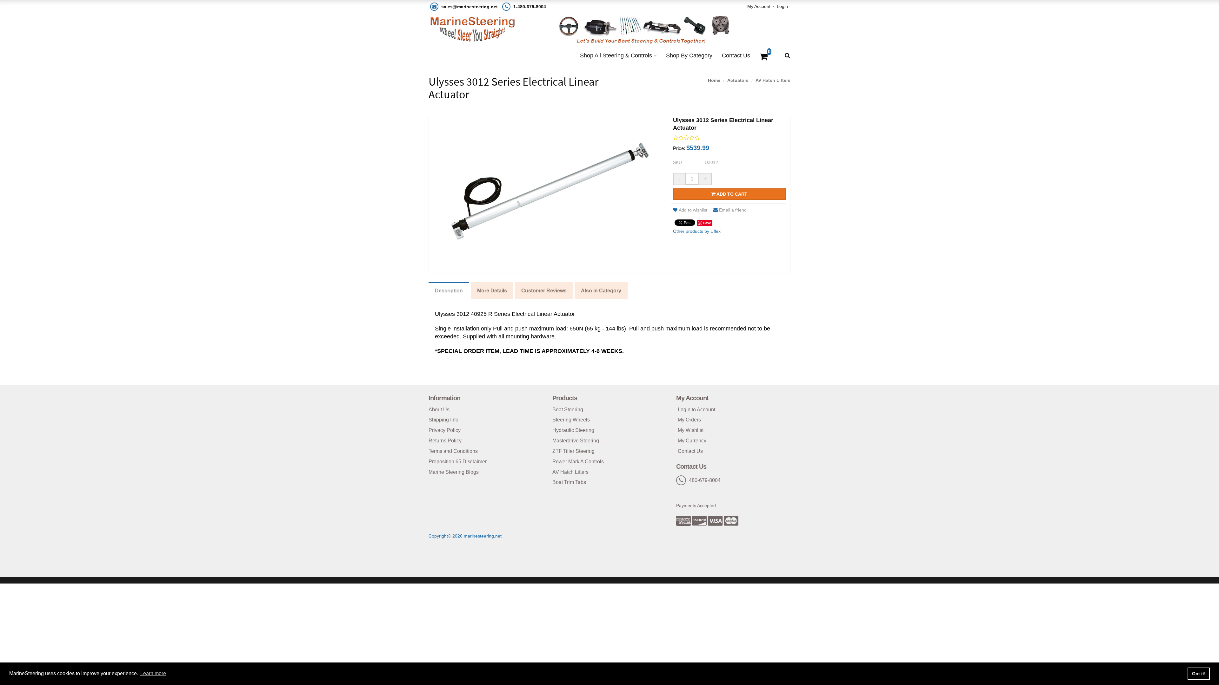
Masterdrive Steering (575, 440)
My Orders (689, 419)
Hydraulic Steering (573, 430)
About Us (439, 409)
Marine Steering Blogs (454, 472)
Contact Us (736, 55)
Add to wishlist (693, 209)
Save (707, 222)
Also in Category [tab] (601, 290)
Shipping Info (443, 419)
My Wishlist (690, 430)
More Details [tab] (492, 290)
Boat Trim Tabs (569, 482)
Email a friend (733, 209)
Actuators (738, 80)
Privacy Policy (445, 430)
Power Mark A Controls (578, 461)
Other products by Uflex (697, 231)
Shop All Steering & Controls (616, 55)
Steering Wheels (571, 419)
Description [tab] (449, 290)
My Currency (692, 440)
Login (782, 6)
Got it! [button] (1199, 673)
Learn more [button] (153, 673)
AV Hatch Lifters (773, 80)
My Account (758, 6)
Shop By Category (689, 55)
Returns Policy (445, 440)
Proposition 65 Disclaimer (458, 461)
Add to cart (731, 194)
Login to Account (696, 409)
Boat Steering (567, 409)
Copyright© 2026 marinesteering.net (465, 535)
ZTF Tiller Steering (573, 451)
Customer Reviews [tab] (544, 290)
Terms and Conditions (453, 451)
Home (714, 80)
